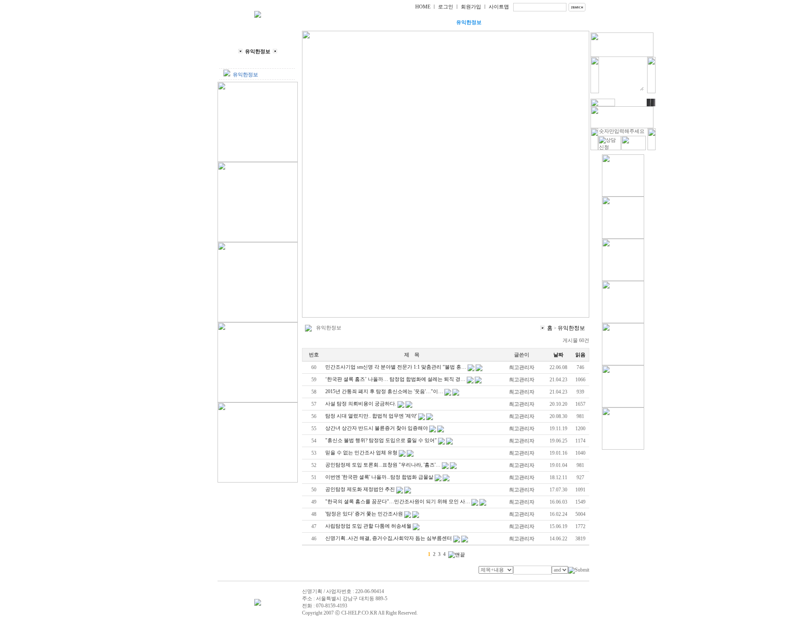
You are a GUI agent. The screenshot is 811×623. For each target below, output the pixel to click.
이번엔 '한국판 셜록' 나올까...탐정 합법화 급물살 (379, 477)
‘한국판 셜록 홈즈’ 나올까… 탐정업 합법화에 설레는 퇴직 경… (395, 379)
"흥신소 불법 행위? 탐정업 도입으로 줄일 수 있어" (381, 440)
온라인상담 (511, 22)
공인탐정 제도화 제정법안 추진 (360, 489)
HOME (422, 7)
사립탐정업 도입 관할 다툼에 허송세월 (368, 526)
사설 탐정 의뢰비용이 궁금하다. (360, 404)
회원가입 (471, 7)
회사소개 (342, 22)
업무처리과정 (426, 22)
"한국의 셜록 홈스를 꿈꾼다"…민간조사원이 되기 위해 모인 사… (397, 501)
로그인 (445, 7)
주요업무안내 (384, 22)
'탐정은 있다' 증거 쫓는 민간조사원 (364, 514)
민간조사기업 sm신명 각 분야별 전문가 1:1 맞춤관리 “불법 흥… (395, 367)
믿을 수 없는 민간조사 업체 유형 (361, 453)
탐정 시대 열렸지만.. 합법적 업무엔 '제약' (371, 416)
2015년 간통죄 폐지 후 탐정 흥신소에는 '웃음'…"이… (384, 391)
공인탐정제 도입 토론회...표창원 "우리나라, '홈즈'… (383, 465)
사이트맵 (499, 7)
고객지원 (553, 22)
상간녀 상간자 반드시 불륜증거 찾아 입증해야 (376, 428)
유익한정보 (469, 22)
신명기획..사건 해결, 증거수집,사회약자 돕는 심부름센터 (388, 538)
